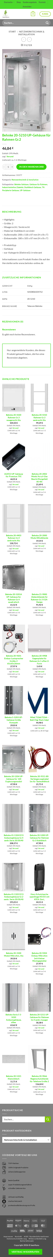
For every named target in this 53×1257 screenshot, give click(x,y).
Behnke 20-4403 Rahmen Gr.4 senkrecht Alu (13, 538)
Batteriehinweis (27, 1241)
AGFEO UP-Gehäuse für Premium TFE (13, 475)
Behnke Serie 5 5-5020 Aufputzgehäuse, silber (14, 1018)
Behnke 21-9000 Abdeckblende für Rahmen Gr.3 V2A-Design (39, 598)
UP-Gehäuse (25, 190)
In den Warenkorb (31, 166)
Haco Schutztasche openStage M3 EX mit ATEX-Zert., (39, 897)
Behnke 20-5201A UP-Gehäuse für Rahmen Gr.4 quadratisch (13, 598)
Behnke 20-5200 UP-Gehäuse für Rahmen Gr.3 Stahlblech (39, 838)
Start (12, 31)
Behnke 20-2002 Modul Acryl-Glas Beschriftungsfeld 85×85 (39, 478)
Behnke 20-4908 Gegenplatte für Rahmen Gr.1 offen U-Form (39, 660)
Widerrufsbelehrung (37, 1239)
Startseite (8, 2)
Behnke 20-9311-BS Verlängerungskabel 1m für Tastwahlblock (39, 779)
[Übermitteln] (47, 23)
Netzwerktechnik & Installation (31, 33)
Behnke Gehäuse (21, 184)
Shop (19, 2)
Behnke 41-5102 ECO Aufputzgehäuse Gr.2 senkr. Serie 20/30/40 (14, 897)
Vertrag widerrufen (25, 1251)
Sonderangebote (30, 2)
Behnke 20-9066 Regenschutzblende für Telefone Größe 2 (39, 1078)
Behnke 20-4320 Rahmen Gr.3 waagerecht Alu (13, 417)
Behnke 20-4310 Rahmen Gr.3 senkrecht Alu (39, 417)
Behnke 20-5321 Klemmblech (13, 1077)
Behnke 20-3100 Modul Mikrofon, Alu (13, 954)
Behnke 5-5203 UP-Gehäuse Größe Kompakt (14, 720)
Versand (9, 156)
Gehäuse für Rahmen (38, 184)
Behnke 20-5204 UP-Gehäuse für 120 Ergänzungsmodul (13, 779)
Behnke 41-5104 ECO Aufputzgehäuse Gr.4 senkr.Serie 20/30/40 (14, 838)
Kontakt (42, 2)
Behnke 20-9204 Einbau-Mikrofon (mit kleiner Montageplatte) (39, 957)
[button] (33, 14)
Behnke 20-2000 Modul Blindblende (39, 536)
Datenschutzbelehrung (17, 1239)
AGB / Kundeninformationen (36, 1236)
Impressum (8, 1236)
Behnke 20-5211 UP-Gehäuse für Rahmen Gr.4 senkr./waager (39, 1017)
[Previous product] (29, 39)
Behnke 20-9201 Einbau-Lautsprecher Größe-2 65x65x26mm (13, 660)
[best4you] (8, 14)
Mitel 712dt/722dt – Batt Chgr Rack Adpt (39, 718)
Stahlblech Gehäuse (32, 187)
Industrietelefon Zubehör (12, 187)
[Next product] (23, 39)
